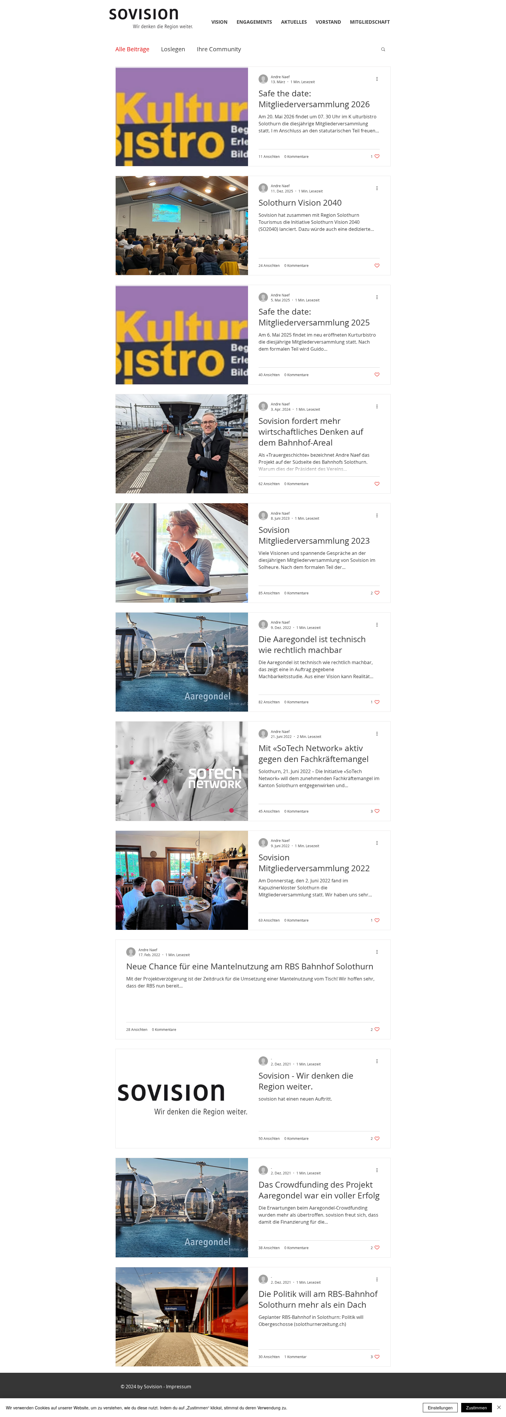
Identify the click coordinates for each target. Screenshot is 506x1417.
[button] (383, 50)
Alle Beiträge (132, 49)
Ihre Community (219, 49)
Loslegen (173, 49)
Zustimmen (476, 1408)
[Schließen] (498, 1407)
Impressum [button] (178, 1386)
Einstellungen (440, 1408)
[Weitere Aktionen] (378, 79)
